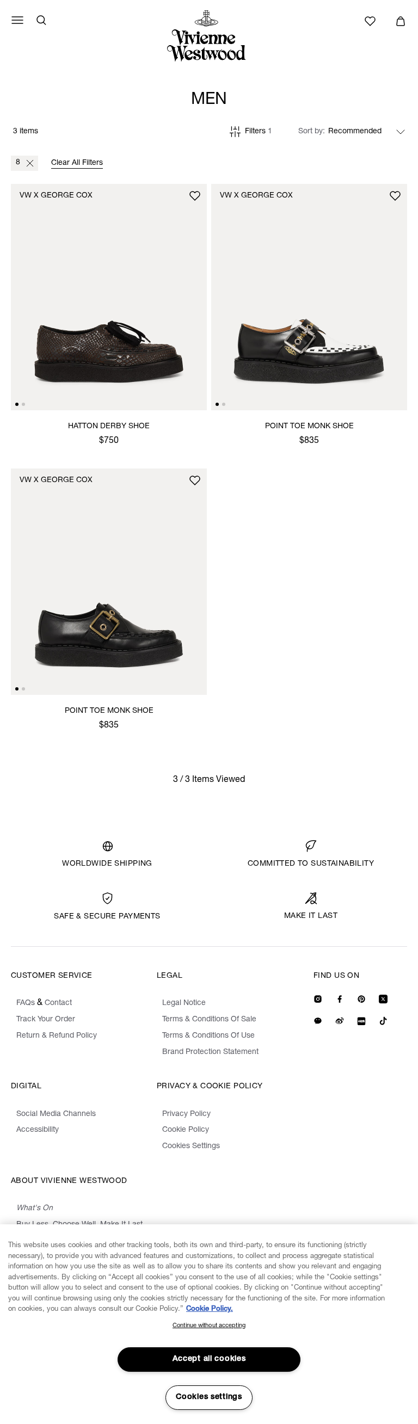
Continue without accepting (209, 1326)
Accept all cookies (209, 1359)
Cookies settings (209, 1397)
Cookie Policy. (209, 1309)
